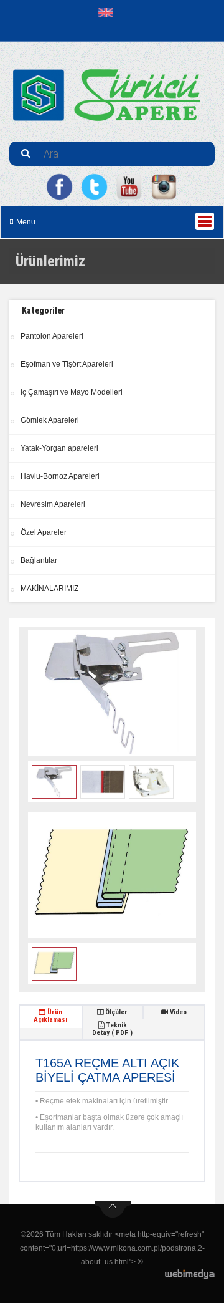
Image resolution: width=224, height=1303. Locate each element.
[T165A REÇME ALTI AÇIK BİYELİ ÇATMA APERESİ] (112, 693)
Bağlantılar (39, 560)
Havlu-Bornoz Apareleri (60, 476)
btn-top (113, 1209)
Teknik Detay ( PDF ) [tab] (112, 1029)
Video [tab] (177, 1012)
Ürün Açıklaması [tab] (50, 1016)
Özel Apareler (44, 532)
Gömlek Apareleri (50, 420)
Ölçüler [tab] (115, 1012)
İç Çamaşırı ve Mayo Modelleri (72, 392)
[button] (108, 12)
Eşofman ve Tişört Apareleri (67, 364)
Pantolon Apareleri (52, 336)
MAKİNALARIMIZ (49, 588)
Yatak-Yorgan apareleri (59, 448)
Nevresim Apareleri (53, 504)
